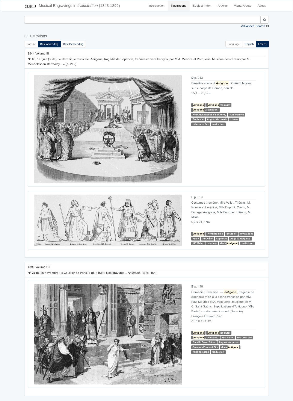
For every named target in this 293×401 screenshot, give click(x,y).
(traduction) (205, 109)
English (249, 44)
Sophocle (198, 119)
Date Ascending (49, 44)
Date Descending (73, 44)
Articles (223, 5)
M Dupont (246, 233)
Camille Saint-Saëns (204, 342)
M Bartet (228, 337)
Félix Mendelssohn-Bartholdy (209, 114)
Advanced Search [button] (253, 26)
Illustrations (178, 5)
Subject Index (202, 5)
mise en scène (201, 124)
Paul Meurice (237, 114)
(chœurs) (219, 105)
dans (228, 243)
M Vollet (198, 243)
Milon (196, 238)
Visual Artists (242, 5)
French (262, 44)
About (262, 5)
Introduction (156, 5)
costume (212, 243)
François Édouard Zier (205, 347)
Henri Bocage (215, 234)
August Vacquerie (217, 119)
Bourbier (231, 234)
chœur (234, 119)
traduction (218, 124)
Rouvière (207, 238)
